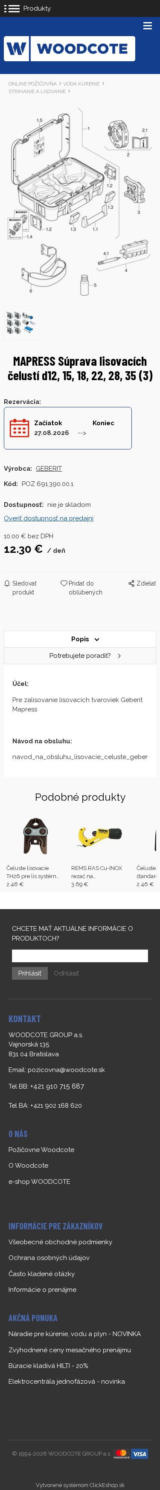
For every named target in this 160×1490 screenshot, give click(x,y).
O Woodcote (28, 1165)
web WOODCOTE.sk (39, 1197)
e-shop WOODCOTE (39, 1182)
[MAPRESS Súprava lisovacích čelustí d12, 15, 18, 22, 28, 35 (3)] (80, 201)
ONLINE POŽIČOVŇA (33, 84)
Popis (80, 639)
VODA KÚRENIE (81, 84)
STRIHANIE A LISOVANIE (37, 91)
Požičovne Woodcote (41, 1150)
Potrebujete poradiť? (80, 656)
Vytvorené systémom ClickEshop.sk (80, 1485)
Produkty (37, 8)
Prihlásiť (29, 973)
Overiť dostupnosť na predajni (48, 518)
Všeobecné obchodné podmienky (60, 1242)
